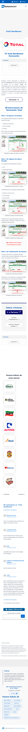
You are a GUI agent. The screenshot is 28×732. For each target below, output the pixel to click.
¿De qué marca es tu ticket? (14, 613)
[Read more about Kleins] (9, 386)
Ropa (17, 709)
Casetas (16, 703)
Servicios (6, 712)
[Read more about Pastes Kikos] (9, 454)
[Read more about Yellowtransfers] (9, 399)
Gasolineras (17, 706)
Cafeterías (7, 703)
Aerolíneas (7, 700)
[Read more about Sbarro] (9, 413)
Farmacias (7, 706)
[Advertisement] (13, 21)
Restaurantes (8, 709)
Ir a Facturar (13, 312)
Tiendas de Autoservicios (11, 717)
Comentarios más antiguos (10, 510)
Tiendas (6, 715)
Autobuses (17, 700)
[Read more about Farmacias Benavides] (9, 467)
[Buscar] (23, 616)
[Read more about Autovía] (9, 427)
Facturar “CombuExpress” (13, 318)
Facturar (13, 99)
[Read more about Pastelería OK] (9, 481)
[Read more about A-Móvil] (9, 440)
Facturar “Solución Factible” (14, 325)
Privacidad (17, 728)
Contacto (13, 65)
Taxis (14, 712)
